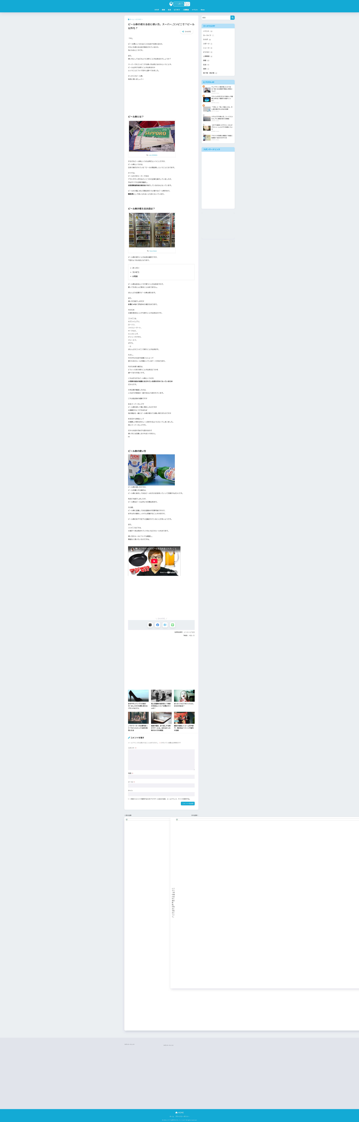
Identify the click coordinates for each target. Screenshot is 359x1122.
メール (131, 782)
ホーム (172, 1116)
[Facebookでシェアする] (157, 624)
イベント (195, 10)
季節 (206, 60)
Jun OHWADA (153, 155)
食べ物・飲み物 (210, 73)
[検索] (232, 18)
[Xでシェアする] (150, 624)
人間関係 (186, 10)
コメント (132, 748)
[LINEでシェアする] (172, 624)
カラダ (156, 10)
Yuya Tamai (153, 251)
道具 (206, 69)
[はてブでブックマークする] (165, 624)
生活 (169, 10)
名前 (130, 773)
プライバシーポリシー (182, 1116)
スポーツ (207, 44)
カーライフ (208, 35)
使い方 (192, 635)
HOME (181, 1112)
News (203, 10)
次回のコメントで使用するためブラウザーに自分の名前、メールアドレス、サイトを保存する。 (160, 799)
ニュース (207, 48)
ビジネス (177, 10)
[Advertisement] (161, 96)
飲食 (163, 10)
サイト (130, 790)
